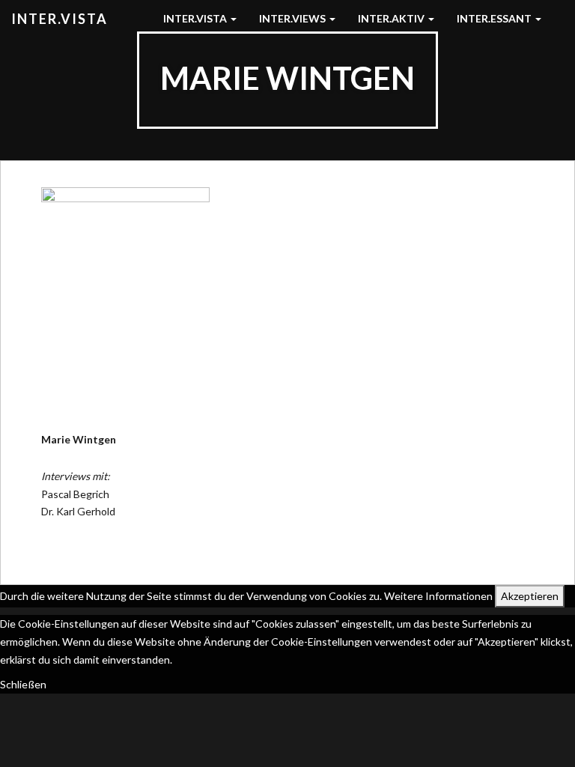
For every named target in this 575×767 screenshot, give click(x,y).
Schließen (23, 684)
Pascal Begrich (75, 494)
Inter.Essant (495, 18)
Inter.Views (293, 18)
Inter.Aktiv (392, 18)
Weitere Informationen (438, 595)
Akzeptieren (530, 595)
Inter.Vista (59, 18)
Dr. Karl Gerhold (78, 511)
